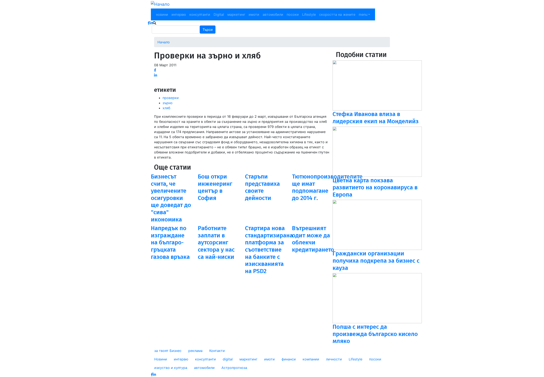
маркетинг (236, 14)
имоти (254, 14)
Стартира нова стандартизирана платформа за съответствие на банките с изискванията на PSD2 (269, 250)
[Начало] (160, 4)
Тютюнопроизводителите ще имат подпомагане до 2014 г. (327, 187)
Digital (219, 14)
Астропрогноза (234, 368)
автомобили (273, 14)
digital (228, 359)
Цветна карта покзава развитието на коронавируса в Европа (375, 187)
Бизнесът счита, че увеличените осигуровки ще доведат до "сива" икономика (171, 198)
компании (311, 359)
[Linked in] (155, 75)
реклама (195, 351)
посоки (293, 14)
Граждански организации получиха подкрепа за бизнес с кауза (376, 260)
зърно (168, 103)
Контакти (217, 351)
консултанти (199, 14)
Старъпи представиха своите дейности (262, 187)
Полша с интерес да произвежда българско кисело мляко (375, 333)
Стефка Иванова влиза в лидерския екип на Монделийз (376, 118)
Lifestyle (309, 14)
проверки (171, 98)
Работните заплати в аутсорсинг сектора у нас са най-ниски (216, 242)
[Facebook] (155, 70)
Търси (208, 29)
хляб (166, 108)
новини (162, 14)
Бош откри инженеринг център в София (215, 187)
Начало (163, 42)
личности (334, 359)
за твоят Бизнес (167, 351)
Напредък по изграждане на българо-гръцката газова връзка (170, 242)
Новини (160, 359)
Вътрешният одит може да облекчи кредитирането (313, 239)
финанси (289, 359)
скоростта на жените (337, 14)
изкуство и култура (170, 368)
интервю (178, 14)
